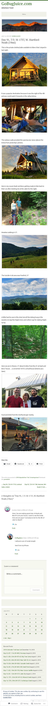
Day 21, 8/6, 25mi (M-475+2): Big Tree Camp (17, 656)
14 (24, 626)
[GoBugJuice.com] (24, 31)
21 (24, 629)
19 (12, 629)
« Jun (5, 638)
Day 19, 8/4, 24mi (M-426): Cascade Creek (16, 663)
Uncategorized (34, 477)
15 (30, 626)
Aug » (9, 638)
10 (41, 622)
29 (30, 633)
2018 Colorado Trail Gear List (12, 649)
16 (35, 626)
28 (24, 633)
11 (6, 626)
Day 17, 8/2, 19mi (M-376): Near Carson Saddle (18, 670)
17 (41, 626)
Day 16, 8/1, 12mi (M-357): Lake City (14, 674)
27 (18, 633)
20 (18, 629)
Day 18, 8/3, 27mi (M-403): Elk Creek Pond (16, 667)
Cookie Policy (7, 697)
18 (6, 629)
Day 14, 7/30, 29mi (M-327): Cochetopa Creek (17, 680)
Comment (36, 590)
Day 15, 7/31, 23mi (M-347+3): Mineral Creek (17, 677)
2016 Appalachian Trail (22, 477)
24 (41, 629)
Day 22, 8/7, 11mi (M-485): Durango (14, 653)
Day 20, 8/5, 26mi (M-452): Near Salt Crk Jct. (17, 660)
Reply (13, 528)
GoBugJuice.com (16, 3)
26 (12, 633)
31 (41, 633)
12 (12, 626)
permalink (7, 479)
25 (6, 633)
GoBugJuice (16, 36)
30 (35, 633)
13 (18, 626)
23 (35, 629)
